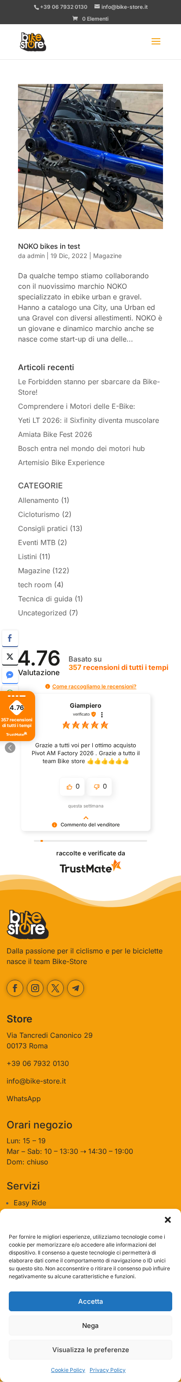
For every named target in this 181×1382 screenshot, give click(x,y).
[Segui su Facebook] (15, 988)
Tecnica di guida (45, 598)
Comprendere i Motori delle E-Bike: (76, 406)
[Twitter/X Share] (10, 657)
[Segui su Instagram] (35, 988)
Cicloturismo (39, 514)
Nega (90, 1325)
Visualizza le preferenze (90, 1350)
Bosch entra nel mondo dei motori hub (81, 448)
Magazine (107, 255)
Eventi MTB (36, 542)
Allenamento (38, 500)
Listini (27, 556)
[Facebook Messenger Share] (10, 675)
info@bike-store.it (36, 1081)
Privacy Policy (108, 1370)
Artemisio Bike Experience (61, 462)
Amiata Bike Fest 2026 (55, 434)
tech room (35, 584)
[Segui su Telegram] (75, 988)
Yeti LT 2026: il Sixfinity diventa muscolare (88, 420)
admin (36, 255)
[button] (167, 1219)
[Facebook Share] (10, 638)
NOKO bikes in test (49, 246)
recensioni (118, 667)
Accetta (90, 1301)
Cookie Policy (68, 1370)
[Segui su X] (55, 988)
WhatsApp (24, 1098)
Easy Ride (30, 1202)
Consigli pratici (43, 528)
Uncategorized (42, 612)
